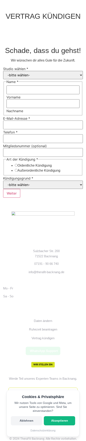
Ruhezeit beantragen (43, 329)
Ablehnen (26, 420)
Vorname (13, 97)
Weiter (12, 193)
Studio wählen (15, 68)
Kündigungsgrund (18, 178)
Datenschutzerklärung (43, 430)
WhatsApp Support (44, 351)
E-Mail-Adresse (16, 118)
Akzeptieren (59, 420)
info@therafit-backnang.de (46, 272)
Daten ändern (43, 321)
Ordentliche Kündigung (35, 165)
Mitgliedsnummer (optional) (25, 146)
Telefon (10, 132)
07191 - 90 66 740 (46, 263)
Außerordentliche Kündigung (39, 170)
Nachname (14, 111)
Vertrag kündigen (43, 338)
